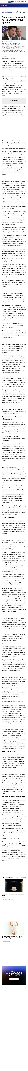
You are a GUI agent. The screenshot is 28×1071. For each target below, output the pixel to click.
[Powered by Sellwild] (24, 965)
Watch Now (23, 1)
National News (7, 12)
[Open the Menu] (2, 1)
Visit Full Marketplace (21, 877)
